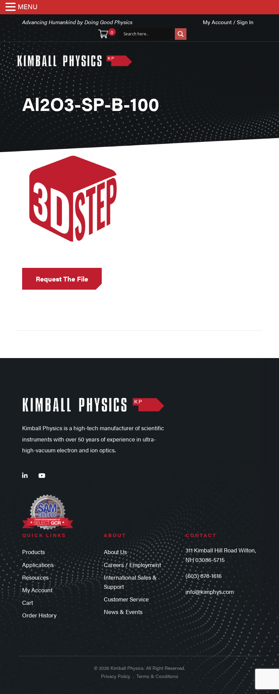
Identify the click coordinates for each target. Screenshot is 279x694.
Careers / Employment (132, 565)
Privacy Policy (115, 676)
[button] (11, 7)
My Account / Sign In (228, 22)
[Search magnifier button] (180, 34)
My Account (37, 590)
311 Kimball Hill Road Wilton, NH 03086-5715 (220, 554)
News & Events (123, 612)
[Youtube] (41, 475)
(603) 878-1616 (203, 575)
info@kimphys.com (209, 591)
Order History (39, 615)
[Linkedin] (25, 475)
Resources (35, 577)
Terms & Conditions (157, 676)
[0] (103, 34)
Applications (38, 565)
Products (33, 552)
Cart (27, 602)
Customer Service (126, 599)
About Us (115, 552)
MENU (27, 6)
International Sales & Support (130, 582)
